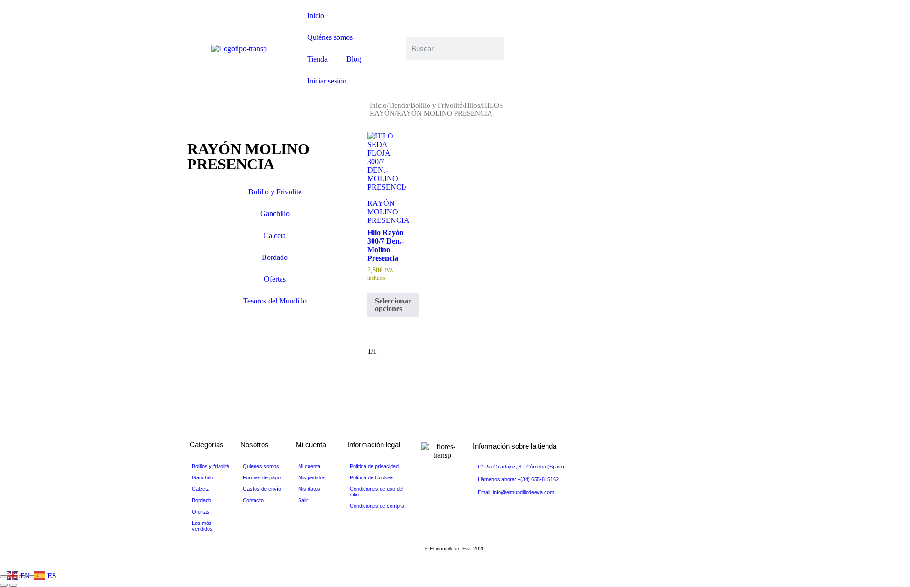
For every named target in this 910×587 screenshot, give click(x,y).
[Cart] (525, 49)
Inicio (315, 15)
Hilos (472, 105)
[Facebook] (671, 31)
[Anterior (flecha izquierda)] (4, 585)
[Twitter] (671, 40)
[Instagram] (671, 65)
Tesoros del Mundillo (275, 301)
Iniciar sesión (326, 81)
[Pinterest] (671, 57)
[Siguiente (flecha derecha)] (13, 585)
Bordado (275, 257)
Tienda (317, 59)
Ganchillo (275, 214)
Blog (353, 59)
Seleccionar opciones (393, 304)
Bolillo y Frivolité (436, 105)
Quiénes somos (330, 37)
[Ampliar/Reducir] (4, 576)
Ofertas (275, 279)
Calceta (275, 235)
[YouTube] (671, 48)
